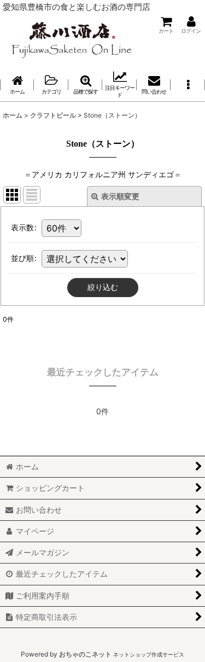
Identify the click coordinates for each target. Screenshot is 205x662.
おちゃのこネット (85, 654)
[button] (187, 84)
